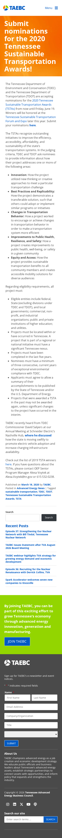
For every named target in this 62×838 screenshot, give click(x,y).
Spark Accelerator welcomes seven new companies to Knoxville (29, 581)
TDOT (49, 491)
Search (9, 512)
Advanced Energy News (31, 488)
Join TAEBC (17, 641)
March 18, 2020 (30, 484)
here (32, 125)
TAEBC (47, 484)
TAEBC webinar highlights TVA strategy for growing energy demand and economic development (31, 558)
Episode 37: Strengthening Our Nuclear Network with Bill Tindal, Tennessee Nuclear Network (28, 534)
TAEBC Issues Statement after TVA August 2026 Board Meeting (30, 546)
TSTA (19, 498)
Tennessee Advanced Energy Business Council (27, 794)
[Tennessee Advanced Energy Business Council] (14, 8)
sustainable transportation (21, 491)
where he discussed (38, 435)
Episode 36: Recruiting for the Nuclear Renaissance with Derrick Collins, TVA (28, 571)
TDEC (42, 491)
